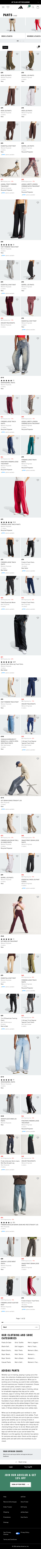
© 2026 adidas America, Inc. (20, 1546)
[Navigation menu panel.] (3, 7)
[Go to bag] (37, 7)
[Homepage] (20, 8)
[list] (17, 47)
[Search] (33, 7)
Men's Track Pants (32, 1347)
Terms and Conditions (10, 1539)
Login (11, 1467)
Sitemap (5, 1522)
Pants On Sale (6, 1342)
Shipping (6, 1512)
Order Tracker (7, 1507)
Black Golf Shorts (5, 1347)
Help (4, 1496)
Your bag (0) (28, 1467)
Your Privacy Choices (7, 1533)
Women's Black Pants (33, 1351)
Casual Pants (6, 1362)
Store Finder (24, 1502)
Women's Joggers (31, 1355)
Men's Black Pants (19, 1359)
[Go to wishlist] (8, 7)
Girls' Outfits (19, 1342)
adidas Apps (24, 1512)
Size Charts (24, 1517)
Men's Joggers (33, 1342)
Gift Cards (24, 1507)
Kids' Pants (19, 1350)
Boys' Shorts (6, 1358)
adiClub (23, 1496)
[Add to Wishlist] (17, 54)
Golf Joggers (19, 1346)
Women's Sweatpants (32, 1359)
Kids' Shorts (19, 1354)
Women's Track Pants (33, 1363)
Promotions (7, 1517)
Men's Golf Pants (18, 1363)
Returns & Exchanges (10, 1502)
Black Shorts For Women (6, 1351)
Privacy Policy (25, 1532)
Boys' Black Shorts (6, 1355)
